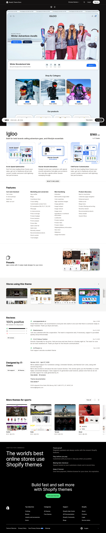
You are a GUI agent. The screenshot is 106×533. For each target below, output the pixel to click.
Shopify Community (68, 517)
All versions (42, 375)
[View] (16, 296)
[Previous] (95, 284)
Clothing (27, 511)
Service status (86, 520)
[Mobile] (54, 7)
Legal (83, 517)
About (83, 511)
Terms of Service (11, 528)
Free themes (47, 514)
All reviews (11, 338)
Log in (89, 2)
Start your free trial (53, 496)
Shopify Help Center (69, 511)
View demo (89, 120)
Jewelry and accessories (32, 517)
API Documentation (68, 514)
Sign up (96, 2)
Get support (11, 370)
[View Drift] (81, 259)
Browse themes (73, 2)
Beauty (27, 514)
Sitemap (47, 528)
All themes (21, 370)
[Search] (84, 2)
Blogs (64, 520)
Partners (84, 514)
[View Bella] (71, 259)
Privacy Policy (22, 528)
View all (88, 400)
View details (34, 375)
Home (27, 520)
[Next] (98, 284)
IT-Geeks (97, 138)
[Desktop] (51, 7)
